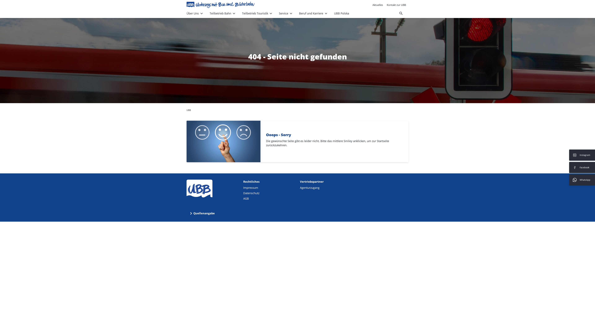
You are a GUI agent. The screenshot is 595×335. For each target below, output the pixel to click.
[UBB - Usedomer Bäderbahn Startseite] (220, 5)
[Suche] (401, 13)
